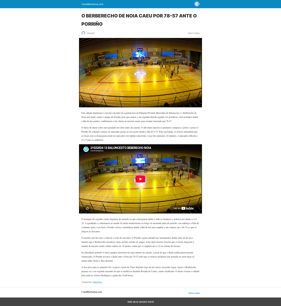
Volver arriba (194, 293)
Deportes (97, 282)
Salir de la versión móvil (140, 301)
